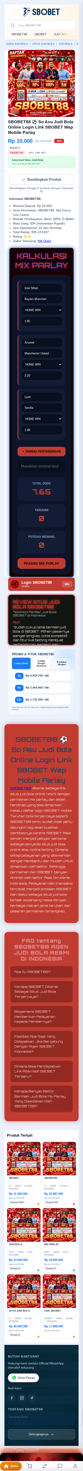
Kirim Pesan (26, 1378)
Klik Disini (44, 241)
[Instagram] (22, 1398)
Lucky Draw (21, 664)
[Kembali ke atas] (74, 1441)
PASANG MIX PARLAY (41, 564)
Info (67, 584)
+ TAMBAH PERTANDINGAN (42, 452)
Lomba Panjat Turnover (41, 663)
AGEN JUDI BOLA (17, 44)
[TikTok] (32, 1398)
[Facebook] (11, 1398)
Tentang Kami (18, 1417)
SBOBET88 (19, 34)
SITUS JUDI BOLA (43, 44)
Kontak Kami (17, 1423)
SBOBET (40, 34)
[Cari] (13, 25)
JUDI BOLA (62, 34)
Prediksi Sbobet (61, 663)
